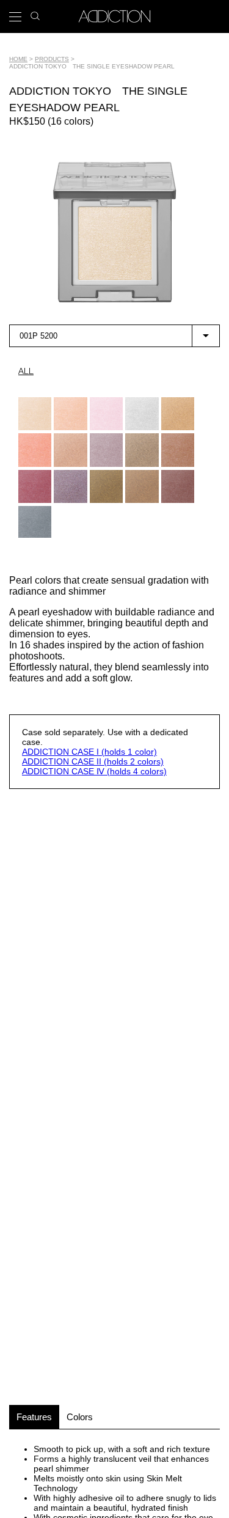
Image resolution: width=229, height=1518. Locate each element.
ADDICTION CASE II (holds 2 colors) (93, 761)
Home (18, 59)
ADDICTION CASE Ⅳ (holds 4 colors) (94, 771)
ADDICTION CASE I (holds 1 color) (89, 752)
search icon (35, 12)
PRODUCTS (52, 59)
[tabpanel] (114, 231)
